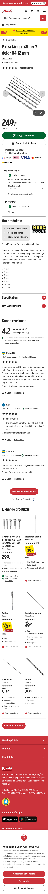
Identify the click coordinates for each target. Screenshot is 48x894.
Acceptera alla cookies (24, 874)
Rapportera (19, 393)
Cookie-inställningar (24, 888)
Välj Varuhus (13, 212)
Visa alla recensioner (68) (24, 491)
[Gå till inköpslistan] (32, 11)
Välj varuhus (11, 25)
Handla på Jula (10, 740)
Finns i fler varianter (34, 581)
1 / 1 (37, 113)
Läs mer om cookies (33, 864)
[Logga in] (26, 11)
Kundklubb (8, 757)
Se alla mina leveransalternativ (20, 194)
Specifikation (10, 297)
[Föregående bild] (6, 94)
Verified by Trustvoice (22, 499)
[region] (24, 862)
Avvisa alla (24, 881)
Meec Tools (7, 58)
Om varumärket (11, 306)
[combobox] (24, 18)
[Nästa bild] (42, 94)
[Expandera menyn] (44, 11)
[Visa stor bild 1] (24, 94)
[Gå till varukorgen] (38, 11)
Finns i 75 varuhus (11, 580)
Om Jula (6, 748)
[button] (6, 802)
